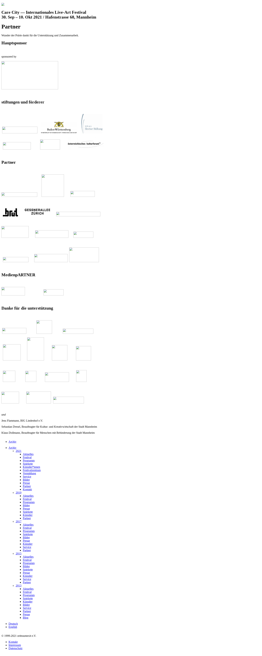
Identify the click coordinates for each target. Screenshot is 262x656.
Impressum (15, 645)
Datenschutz (15, 648)
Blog (25, 617)
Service (27, 476)
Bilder (26, 479)
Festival (27, 457)
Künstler (27, 515)
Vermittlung (29, 473)
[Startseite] (2, 4)
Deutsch (13, 623)
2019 (18, 492)
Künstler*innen (31, 466)
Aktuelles (28, 454)
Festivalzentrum (32, 470)
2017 (18, 521)
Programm (29, 460)
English (13, 626)
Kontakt (27, 489)
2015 (18, 553)
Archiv (12, 441)
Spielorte (28, 463)
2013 (18, 585)
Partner (27, 486)
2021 (18, 450)
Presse (26, 482)
